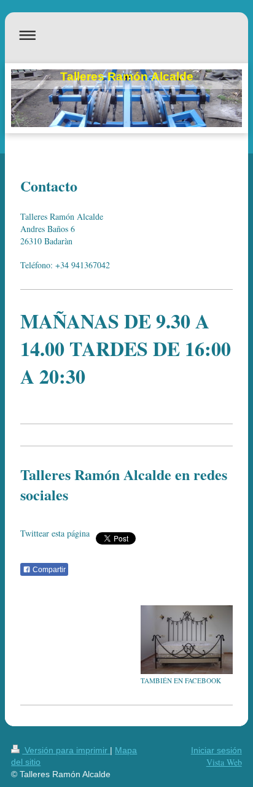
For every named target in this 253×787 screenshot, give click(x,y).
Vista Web (224, 762)
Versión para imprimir (66, 750)
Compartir (48, 569)
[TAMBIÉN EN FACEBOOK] (187, 639)
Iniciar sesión (216, 750)
